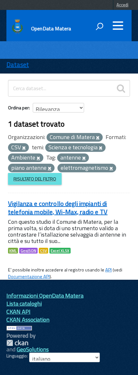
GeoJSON (28, 251)
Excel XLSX (60, 251)
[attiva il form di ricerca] (99, 26)
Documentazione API (29, 276)
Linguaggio (16, 356)
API (108, 269)
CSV (43, 251)
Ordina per (18, 107)
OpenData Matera (51, 28)
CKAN (17, 343)
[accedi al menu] (118, 25)
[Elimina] (97, 137)
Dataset (17, 64)
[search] (121, 88)
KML (13, 251)
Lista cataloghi (24, 303)
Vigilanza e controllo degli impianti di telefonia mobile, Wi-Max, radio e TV (58, 208)
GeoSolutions (33, 349)
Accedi (122, 5)
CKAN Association (27, 319)
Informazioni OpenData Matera (44, 295)
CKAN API (18, 311)
